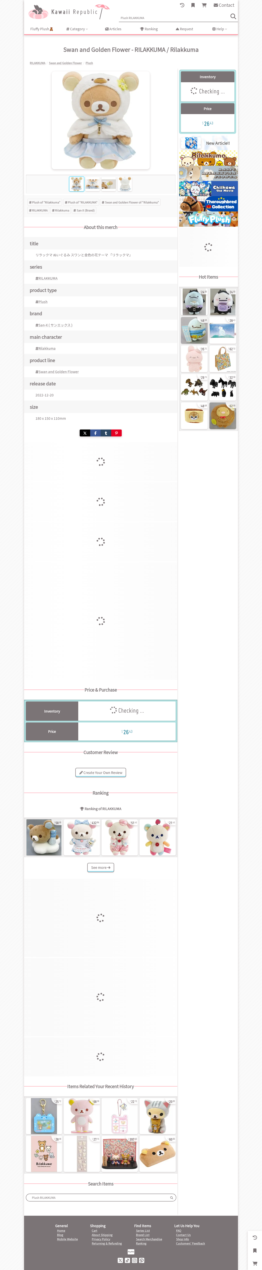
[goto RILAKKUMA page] (208, 164)
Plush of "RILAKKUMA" (82, 202)
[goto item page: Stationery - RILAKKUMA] (44, 1154)
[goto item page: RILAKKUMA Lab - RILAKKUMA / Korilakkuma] (120, 837)
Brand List (143, 1235)
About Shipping (102, 1235)
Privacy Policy (101, 1239)
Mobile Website (67, 1239)
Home (61, 1230)
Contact (226, 5)
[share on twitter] (85, 433)
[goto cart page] (204, 5)
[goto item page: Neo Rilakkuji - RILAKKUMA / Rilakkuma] (44, 1116)
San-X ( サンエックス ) (55, 325)
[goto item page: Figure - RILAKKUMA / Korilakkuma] (120, 1154)
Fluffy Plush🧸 (41, 28)
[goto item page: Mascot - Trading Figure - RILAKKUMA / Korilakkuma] (158, 1116)
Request (186, 28)
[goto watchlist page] (193, 5)
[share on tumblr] (106, 433)
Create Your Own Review (102, 772)
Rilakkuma (62, 210)
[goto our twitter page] (120, 1260)
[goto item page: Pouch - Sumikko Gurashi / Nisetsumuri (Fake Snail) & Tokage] (222, 330)
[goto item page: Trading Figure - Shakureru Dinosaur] (194, 387)
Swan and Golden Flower (58, 371)
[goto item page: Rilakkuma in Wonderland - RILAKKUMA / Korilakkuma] (82, 837)
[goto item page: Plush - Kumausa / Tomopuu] (194, 358)
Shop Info (182, 1239)
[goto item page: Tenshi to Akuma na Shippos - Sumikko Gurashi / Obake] (222, 302)
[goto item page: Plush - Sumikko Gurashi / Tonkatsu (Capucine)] (222, 415)
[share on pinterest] (116, 433)
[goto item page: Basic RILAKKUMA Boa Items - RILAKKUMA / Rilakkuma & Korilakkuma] (82, 1154)
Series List (143, 1230)
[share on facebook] (95, 433)
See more (99, 867)
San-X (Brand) (86, 210)
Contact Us (183, 1235)
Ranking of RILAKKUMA (102, 808)
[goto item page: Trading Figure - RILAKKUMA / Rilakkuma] (82, 1116)
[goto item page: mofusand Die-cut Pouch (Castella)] (194, 415)
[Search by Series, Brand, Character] (171, 1197)
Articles (115, 28)
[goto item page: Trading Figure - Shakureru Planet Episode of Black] (222, 387)
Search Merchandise (149, 1239)
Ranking (151, 28)
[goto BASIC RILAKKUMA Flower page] (208, 180)
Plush (43, 301)
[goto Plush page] (208, 225)
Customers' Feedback (190, 1243)
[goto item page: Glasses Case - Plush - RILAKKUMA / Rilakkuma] (158, 1154)
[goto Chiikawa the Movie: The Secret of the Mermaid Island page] (208, 195)
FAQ (178, 1230)
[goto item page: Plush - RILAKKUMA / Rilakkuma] (44, 837)
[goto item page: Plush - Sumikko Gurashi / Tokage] (194, 330)
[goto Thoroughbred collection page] (208, 210)
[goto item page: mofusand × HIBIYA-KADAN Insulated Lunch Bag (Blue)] (222, 358)
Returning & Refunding (107, 1243)
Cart (94, 1230)
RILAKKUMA (40, 210)
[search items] (233, 16)
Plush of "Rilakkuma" (46, 202)
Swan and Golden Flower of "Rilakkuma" (132, 202)
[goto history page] (182, 5)
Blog (60, 1235)
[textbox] (96, 1197)
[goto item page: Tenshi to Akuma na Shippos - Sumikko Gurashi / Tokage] (194, 302)
